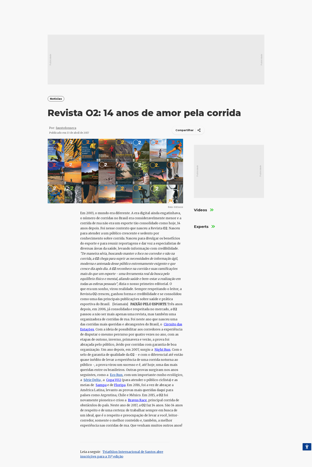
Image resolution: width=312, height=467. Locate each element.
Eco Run (116, 375)
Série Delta (92, 380)
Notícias (56, 98)
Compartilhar (185, 130)
